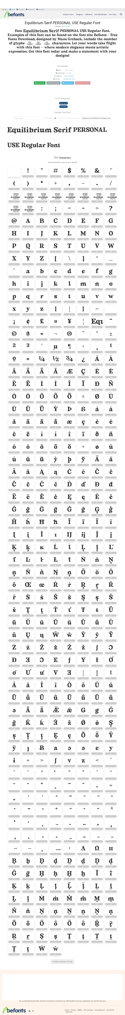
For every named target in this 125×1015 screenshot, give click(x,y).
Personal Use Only (69, 79)
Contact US (110, 1010)
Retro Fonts (63, 103)
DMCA (80, 1010)
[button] (121, 15)
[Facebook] (32, 1011)
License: (57, 79)
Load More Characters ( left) (62, 961)
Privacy (73, 1010)
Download (40, 83)
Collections (89, 14)
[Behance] (29, 1011)
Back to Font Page (83, 83)
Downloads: (61, 73)
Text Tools (112, 14)
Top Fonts (69, 1012)
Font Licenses (88, 1010)
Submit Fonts (41, 9)
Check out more (54, 83)
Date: (59, 70)
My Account (21, 9)
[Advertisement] (62, 987)
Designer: (59, 76)
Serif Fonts (63, 106)
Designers (79, 14)
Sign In (5, 9)
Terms (67, 1010)
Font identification (100, 14)
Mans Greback (65, 26)
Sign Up (12, 9)
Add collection (68, 83)
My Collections (31, 9)
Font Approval (100, 1010)
